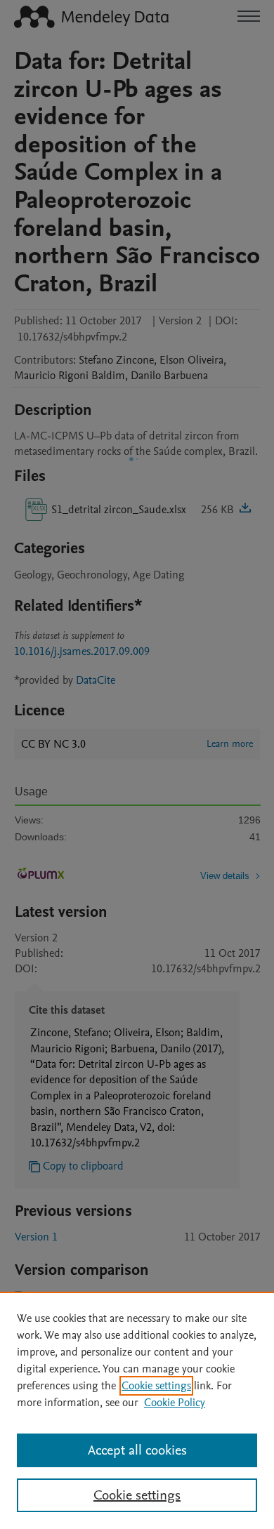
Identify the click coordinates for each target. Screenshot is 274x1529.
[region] (137, 1410)
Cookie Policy (174, 1402)
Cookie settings (156, 1386)
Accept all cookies (137, 1450)
